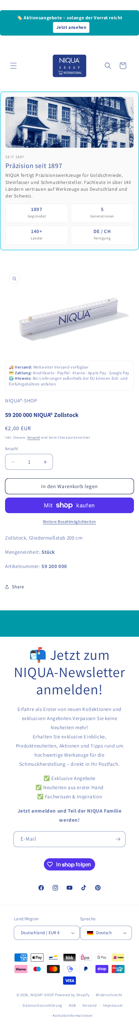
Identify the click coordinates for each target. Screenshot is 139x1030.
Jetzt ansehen (71, 27)
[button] (13, 65)
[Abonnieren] (117, 839)
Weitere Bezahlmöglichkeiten (69, 521)
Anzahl (11, 448)
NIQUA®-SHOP (42, 994)
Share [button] (18, 587)
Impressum (112, 1005)
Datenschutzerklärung (42, 1005)
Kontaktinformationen (72, 1015)
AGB (72, 1005)
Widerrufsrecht (109, 994)
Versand (33, 437)
